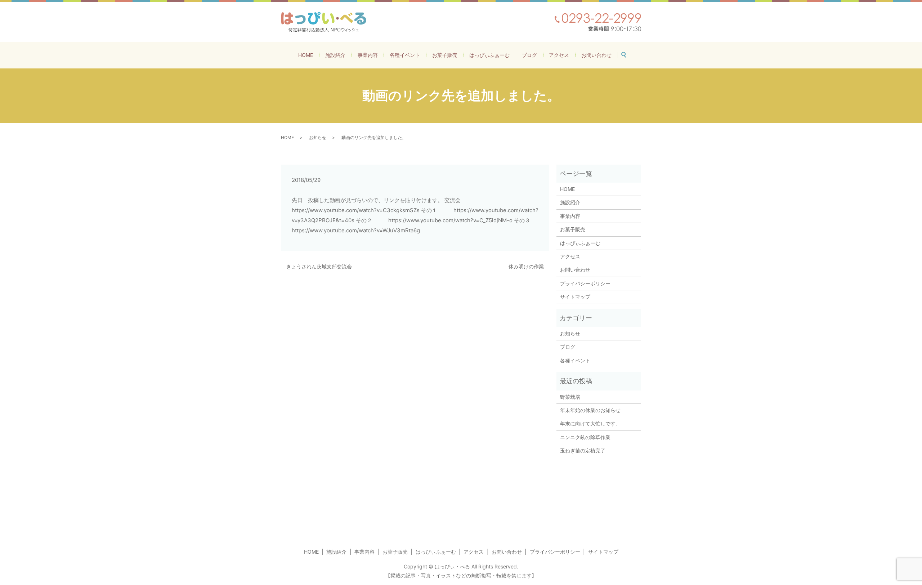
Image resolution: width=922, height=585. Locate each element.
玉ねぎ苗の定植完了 (582, 450)
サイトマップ (575, 297)
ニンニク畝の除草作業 (585, 437)
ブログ (529, 55)
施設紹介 (335, 55)
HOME (305, 55)
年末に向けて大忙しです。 (590, 423)
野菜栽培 (572, 397)
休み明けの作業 (526, 266)
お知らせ (317, 137)
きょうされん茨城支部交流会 (319, 266)
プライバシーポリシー (585, 283)
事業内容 (368, 55)
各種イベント (405, 55)
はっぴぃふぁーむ (489, 55)
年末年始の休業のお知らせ (590, 410)
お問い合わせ (596, 55)
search (627, 53)
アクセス (559, 55)
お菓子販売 (444, 55)
